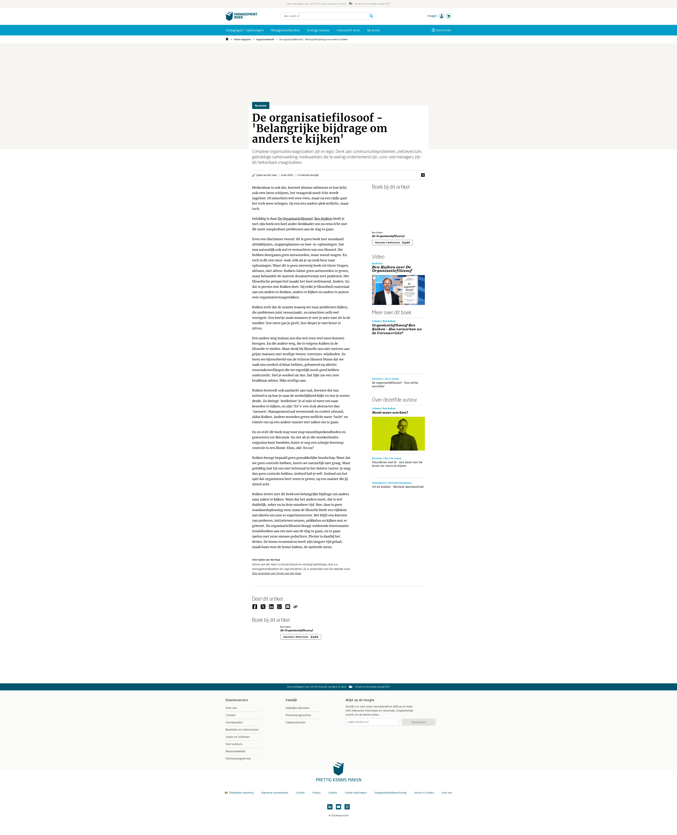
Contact (231, 715)
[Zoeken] (371, 16)
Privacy (316, 792)
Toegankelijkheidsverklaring (390, 792)
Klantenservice (237, 700)
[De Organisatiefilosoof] (384, 209)
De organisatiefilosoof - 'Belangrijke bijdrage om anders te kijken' (313, 39)
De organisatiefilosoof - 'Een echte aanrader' (395, 384)
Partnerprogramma (238, 758)
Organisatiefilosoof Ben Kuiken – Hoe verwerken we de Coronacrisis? (397, 329)
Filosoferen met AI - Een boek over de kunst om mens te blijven (397, 464)
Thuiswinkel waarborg (241, 792)
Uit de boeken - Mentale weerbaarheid (398, 486)
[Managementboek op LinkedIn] (330, 806)
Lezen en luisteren (238, 737)
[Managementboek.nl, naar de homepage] (241, 20)
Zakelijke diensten (297, 708)
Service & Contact (424, 792)
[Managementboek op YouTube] (338, 806)
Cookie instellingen (356, 792)
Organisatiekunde (265, 39)
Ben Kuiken (323, 219)
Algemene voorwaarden (274, 792)
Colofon (300, 792)
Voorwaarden (234, 722)
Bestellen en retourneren (242, 729)
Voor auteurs (234, 744)
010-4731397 (443, 30)
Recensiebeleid (235, 751)
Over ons (231, 708)
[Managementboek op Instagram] (347, 806)
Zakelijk (291, 700)
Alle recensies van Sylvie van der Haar (276, 573)
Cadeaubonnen (296, 722)
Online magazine (242, 39)
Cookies (332, 792)
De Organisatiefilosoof (295, 219)
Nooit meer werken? (390, 413)
